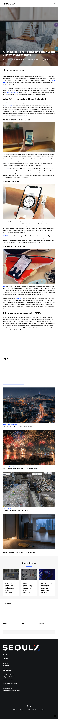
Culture (8, 424)
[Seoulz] (9, 3)
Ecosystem (30, 59)
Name (5, 623)
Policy (8, 508)
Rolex (4, 221)
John (48, 59)
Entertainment (6, 466)
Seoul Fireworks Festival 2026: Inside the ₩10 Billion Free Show (20, 468)
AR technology (8, 105)
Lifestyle (4, 424)
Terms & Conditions (33, 709)
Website (41, 623)
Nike (4, 286)
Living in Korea (13, 424)
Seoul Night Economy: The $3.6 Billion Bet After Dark (17, 426)
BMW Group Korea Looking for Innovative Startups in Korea (28, 587)
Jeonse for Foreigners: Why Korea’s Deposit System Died (19, 552)
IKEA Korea (6, 168)
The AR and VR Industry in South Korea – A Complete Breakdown (46, 587)
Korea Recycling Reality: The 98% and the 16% (15, 510)
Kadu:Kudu (18, 298)
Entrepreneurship (21, 59)
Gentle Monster (7, 236)
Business (36, 59)
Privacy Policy (42, 709)
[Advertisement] (29, 344)
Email (23, 623)
